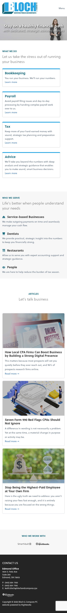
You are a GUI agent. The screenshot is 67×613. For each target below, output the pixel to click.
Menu (62, 8)
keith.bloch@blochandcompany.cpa (21, 588)
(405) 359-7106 (11, 585)
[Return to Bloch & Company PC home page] (19, 8)
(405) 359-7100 (11, 582)
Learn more (22, 82)
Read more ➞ (33, 373)
